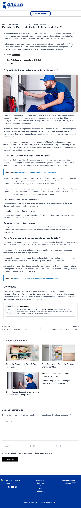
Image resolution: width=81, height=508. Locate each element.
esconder (16, 55)
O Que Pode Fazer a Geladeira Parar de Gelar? (23, 60)
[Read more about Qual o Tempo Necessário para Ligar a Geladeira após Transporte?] (22, 380)
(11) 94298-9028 (69, 483)
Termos (40, 486)
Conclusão (9, 64)
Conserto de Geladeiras (45, 309)
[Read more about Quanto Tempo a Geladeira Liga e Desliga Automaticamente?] (58, 375)
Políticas (40, 483)
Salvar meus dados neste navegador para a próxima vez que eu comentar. (29, 453)
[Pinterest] (16, 487)
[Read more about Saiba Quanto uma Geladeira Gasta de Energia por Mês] (58, 353)
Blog (40, 488)
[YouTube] (12, 487)
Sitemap (40, 491)
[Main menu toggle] (77, 5)
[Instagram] (9, 487)
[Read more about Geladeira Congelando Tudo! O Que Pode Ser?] (22, 353)
